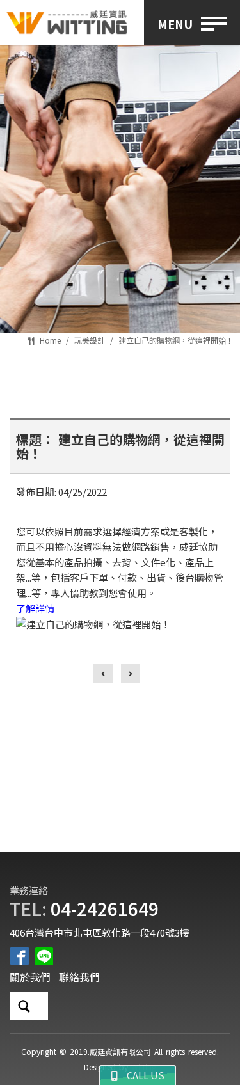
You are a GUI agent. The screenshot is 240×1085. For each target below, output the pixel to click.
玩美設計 (89, 340)
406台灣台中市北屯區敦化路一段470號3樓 (99, 932)
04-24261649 (105, 908)
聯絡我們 (79, 977)
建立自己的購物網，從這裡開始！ (176, 340)
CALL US (140, 1075)
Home (50, 340)
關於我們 (30, 977)
